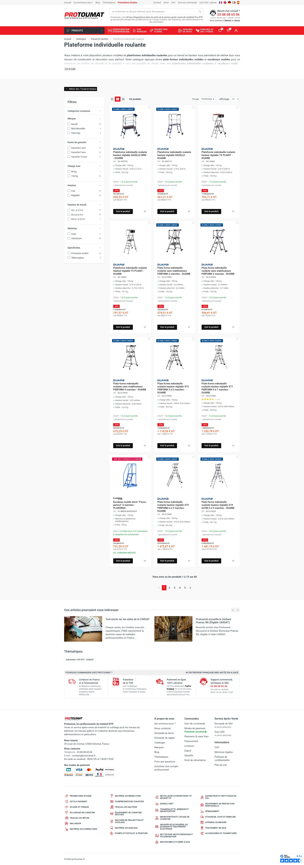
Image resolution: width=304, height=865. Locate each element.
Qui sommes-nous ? (83, 2)
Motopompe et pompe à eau (175, 842)
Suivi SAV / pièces (207, 2)
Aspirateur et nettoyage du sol (221, 797)
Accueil (67, 2)
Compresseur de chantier (129, 801)
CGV (217, 747)
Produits (77, 30)
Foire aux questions (164, 761)
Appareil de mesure (216, 822)
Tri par (195, 99)
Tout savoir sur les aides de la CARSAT (128, 619)
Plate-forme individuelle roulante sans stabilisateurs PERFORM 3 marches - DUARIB (218, 270)
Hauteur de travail (77, 204)
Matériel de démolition (128, 796)
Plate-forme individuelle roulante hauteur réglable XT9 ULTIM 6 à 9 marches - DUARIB (218, 505)
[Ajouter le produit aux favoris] (145, 211)
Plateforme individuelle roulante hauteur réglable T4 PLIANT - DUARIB (218, 155)
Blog (97, 2)
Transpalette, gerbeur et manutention (174, 810)
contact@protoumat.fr (83, 755)
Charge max (74, 166)
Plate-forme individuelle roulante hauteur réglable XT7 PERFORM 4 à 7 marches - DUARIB (217, 388)
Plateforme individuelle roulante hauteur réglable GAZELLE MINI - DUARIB (130, 155)
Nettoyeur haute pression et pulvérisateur (176, 835)
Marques (159, 747)
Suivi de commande (187, 2)
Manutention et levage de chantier (174, 818)
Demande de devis (164, 733)
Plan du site (221, 765)
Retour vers (82, 89)
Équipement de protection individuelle (219, 804)
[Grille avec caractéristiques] (117, 99)
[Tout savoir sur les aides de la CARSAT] (83, 628)
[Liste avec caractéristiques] (123, 99)
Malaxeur (75, 823)
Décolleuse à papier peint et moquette (176, 797)
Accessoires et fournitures (221, 833)
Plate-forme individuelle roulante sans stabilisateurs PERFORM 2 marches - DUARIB (173, 270)
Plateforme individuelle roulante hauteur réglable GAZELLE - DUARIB (174, 155)
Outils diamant (78, 801)
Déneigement (212, 811)
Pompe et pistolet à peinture (131, 833)
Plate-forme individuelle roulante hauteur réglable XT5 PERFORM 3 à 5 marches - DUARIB (173, 388)
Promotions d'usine (81, 796)
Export (187, 750)
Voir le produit (123, 211)
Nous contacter (162, 728)
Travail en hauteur (126, 807)
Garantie (188, 755)
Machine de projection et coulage (129, 821)
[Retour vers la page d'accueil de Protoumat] (84, 15)
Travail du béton (79, 818)
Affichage (224, 99)
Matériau (72, 228)
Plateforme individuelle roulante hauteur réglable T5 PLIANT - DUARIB (130, 270)
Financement (191, 741)
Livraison (189, 746)
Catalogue (159, 742)
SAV (173, 2)
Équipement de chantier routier (128, 813)
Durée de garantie (77, 142)
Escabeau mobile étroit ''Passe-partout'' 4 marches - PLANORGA (130, 505)
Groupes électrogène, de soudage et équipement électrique (174, 826)
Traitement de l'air (215, 828)
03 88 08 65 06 (228, 14)
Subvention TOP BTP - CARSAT (80, 659)
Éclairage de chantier (82, 812)
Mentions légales (224, 752)
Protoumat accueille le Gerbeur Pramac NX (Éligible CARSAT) (213, 621)
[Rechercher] (200, 11)
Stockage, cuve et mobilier (220, 817)
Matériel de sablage (126, 828)
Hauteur (72, 185)
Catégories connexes (79, 111)
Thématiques (108, 2)
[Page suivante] (190, 587)
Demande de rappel (164, 737)
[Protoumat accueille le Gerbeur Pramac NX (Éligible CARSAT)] (173, 628)
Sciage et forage (79, 807)
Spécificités (74, 247)
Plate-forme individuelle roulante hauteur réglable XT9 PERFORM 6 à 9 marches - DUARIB (173, 506)
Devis (166, 2)
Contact (157, 2)
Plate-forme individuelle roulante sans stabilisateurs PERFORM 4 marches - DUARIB (129, 386)
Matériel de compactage (83, 829)
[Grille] (112, 99)
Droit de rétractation (195, 760)
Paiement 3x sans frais (196, 736)
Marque (72, 118)
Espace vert (167, 803)
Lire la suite (70, 69)
